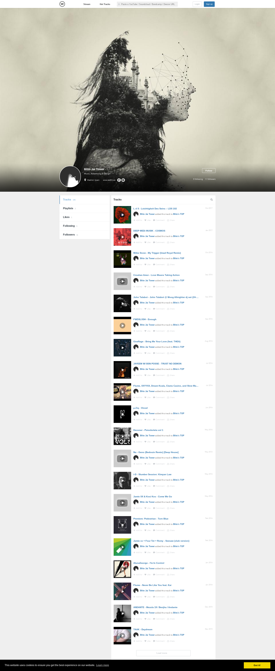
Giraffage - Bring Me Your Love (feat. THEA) (156, 341)
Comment (160, 220)
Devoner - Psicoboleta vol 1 (148, 430)
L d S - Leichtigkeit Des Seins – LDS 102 (155, 208)
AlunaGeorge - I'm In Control (148, 563)
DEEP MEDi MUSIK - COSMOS (149, 230)
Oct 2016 (208, 252)
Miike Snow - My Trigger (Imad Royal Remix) (157, 253)
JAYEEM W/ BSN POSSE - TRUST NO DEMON (157, 363)
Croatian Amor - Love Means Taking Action (156, 275)
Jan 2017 (208, 230)
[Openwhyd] (62, 4)
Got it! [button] (257, 665)
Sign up (209, 4)
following (198, 179)
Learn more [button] (102, 665)
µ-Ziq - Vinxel (140, 408)
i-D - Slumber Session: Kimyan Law (152, 474)
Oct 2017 (208, 208)
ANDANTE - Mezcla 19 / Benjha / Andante (155, 607)
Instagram (123, 180)
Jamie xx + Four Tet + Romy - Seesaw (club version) (161, 541)
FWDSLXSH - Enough (144, 319)
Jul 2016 (209, 363)
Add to (139, 220)
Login (197, 4)
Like (149, 220)
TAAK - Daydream (142, 629)
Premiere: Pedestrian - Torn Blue (150, 518)
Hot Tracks (105, 4)
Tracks (69, 199)
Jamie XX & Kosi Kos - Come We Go (152, 496)
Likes (67, 217)
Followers (70, 234)
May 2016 (208, 429)
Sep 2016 (208, 274)
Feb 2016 (208, 518)
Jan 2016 (208, 562)
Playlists (69, 208)
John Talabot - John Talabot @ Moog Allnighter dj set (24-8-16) (167, 297)
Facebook (119, 180)
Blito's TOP (178, 214)
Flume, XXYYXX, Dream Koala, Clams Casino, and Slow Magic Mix (168, 385)
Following (70, 226)
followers (210, 179)
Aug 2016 (208, 341)
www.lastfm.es (109, 180)
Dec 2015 (208, 607)
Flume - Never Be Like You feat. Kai (152, 585)
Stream (86, 4)
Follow (208, 171)
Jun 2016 (208, 407)
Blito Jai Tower (147, 214)
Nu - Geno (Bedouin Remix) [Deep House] (156, 452)
